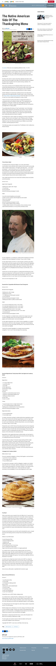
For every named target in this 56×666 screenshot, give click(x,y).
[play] (3, 5)
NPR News (16, 626)
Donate (51, 1)
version (4, 67)
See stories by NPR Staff (7, 638)
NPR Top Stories (8, 626)
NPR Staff (7, 28)
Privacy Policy (34, 647)
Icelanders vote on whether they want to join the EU (49, 16)
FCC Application (46, 647)
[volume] (6, 5)
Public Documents (23, 647)
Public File (33, 650)
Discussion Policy (23, 650)
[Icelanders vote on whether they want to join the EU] (41, 17)
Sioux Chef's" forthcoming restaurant (12, 95)
